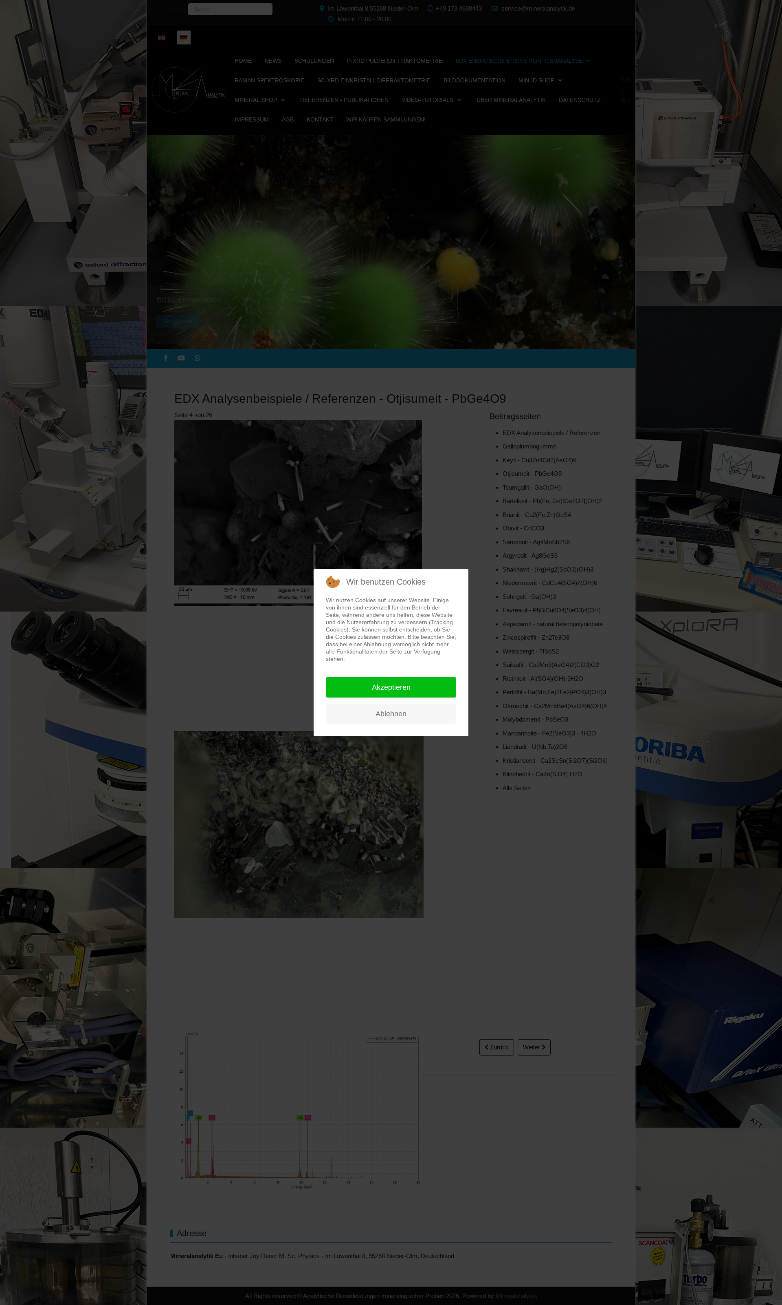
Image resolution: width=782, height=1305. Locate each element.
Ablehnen (391, 714)
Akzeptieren (391, 687)
